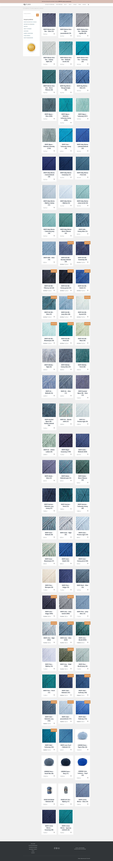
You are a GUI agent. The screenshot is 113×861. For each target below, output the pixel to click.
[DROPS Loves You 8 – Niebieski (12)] (66, 736)
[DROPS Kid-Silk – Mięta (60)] (82, 329)
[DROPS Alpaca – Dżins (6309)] (49, 105)
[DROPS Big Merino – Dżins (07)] (82, 76)
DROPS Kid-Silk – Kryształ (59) (82, 313)
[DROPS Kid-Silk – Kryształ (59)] (82, 303)
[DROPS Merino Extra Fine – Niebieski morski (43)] (66, 48)
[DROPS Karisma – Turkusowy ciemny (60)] (82, 495)
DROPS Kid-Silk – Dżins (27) (49, 313)
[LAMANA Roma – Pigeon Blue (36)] (82, 736)
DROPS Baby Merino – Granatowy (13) (65, 174)
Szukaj (37, 15)
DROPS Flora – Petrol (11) (49, 691)
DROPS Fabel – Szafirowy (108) (82, 691)
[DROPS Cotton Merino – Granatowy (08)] (49, 816)
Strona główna (26, 8)
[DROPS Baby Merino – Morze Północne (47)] (66, 220)
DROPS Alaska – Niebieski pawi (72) (65, 477)
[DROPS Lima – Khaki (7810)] (66, 655)
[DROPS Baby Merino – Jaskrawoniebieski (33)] (82, 135)
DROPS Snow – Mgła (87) (65, 534)
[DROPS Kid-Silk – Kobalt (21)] (82, 276)
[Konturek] (27, 4)
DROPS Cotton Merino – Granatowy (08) (49, 828)
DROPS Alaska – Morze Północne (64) (82, 478)
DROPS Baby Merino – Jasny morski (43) (82, 202)
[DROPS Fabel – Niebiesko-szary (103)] (49, 707)
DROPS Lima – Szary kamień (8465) (65, 612)
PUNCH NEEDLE (27, 35)
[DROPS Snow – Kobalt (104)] (66, 549)
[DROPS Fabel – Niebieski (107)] (66, 681)
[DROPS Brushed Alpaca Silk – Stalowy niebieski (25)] (49, 410)
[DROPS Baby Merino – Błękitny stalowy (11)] (49, 192)
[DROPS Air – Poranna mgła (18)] (82, 410)
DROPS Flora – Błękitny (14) (49, 665)
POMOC (33, 851)
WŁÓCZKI (25, 26)
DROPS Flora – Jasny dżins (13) (82, 612)
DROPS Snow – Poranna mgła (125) (82, 534)
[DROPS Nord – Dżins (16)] (82, 576)
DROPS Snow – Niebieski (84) (49, 534)
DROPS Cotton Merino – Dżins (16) (82, 801)
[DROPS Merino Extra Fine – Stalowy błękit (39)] (49, 48)
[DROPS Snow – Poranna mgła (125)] (82, 523)
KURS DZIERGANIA (59, 4)
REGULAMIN (33, 843)
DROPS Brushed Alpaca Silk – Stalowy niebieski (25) (49, 422)
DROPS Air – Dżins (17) (66, 392)
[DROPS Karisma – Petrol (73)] (66, 495)
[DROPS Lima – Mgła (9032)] (49, 628)
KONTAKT (84, 4)
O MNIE (79, 4)
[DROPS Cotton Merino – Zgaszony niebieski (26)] (66, 816)
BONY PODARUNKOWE (28, 37)
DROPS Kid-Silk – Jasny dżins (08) (65, 313)
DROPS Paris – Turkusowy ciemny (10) (66, 146)
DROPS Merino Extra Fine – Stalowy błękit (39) (49, 59)
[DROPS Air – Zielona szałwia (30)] (49, 440)
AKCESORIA (26, 31)
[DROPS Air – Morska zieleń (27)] (66, 410)
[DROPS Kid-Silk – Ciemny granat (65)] (66, 276)
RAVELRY (75, 4)
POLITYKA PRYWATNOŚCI (33, 845)
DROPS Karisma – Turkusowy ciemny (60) (82, 506)
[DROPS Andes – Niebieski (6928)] (82, 440)
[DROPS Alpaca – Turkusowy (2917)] (82, 105)
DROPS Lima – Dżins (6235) (65, 639)
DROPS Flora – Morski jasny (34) (82, 665)
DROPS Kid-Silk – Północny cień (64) (49, 287)
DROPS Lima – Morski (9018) (82, 639)
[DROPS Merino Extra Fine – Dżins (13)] (49, 20)
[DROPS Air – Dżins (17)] (66, 382)
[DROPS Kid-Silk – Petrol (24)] (66, 329)
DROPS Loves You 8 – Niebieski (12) (66, 746)
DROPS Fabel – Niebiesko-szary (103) (49, 719)
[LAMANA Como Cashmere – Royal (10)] (82, 762)
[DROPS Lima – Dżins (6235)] (66, 628)
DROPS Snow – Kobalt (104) (66, 560)
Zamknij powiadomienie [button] (66, 1)
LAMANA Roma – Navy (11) (66, 772)
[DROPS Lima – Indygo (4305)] (49, 602)
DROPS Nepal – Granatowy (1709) (66, 451)
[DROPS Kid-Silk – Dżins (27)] (49, 303)
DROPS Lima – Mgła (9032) (49, 639)
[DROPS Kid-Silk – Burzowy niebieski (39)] (66, 248)
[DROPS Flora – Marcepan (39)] (49, 576)
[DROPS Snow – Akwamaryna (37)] (49, 549)
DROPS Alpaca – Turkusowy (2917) (83, 115)
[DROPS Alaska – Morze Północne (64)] (82, 467)
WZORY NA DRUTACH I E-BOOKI (30, 21)
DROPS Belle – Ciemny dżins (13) (83, 230)
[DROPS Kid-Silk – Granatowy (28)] (82, 248)
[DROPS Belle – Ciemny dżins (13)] (82, 220)
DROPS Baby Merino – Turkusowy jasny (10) (49, 231)
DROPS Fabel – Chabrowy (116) (82, 718)
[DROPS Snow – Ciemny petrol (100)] (82, 549)
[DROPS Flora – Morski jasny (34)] (82, 655)
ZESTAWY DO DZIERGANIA (49, 4)
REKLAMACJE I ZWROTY (33, 849)
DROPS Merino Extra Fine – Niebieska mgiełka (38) (82, 31)
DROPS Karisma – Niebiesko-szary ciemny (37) (49, 506)
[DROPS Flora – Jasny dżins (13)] (82, 602)
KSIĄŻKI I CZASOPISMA (28, 33)
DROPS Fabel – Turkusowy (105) (49, 746)
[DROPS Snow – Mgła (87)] (66, 523)
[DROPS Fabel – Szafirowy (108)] (82, 681)
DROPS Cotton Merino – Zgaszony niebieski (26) (65, 828)
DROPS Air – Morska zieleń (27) (65, 420)
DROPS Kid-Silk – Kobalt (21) (82, 287)
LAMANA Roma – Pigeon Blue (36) (82, 746)
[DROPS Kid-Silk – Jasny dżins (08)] (66, 303)
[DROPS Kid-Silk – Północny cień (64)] (49, 276)
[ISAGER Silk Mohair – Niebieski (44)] (49, 790)
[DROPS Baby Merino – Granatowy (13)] (66, 163)
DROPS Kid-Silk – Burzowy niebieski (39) (66, 259)
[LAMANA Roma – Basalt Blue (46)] (49, 762)
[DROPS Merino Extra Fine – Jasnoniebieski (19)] (66, 20)
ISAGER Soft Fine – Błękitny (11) (66, 801)
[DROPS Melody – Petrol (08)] (82, 355)
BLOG (65, 4)
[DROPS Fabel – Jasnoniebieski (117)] (66, 707)
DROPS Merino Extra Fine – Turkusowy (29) (82, 59)
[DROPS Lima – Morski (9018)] (82, 628)
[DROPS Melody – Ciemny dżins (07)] (66, 355)
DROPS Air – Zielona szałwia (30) (48, 451)
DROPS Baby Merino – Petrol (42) (82, 174)
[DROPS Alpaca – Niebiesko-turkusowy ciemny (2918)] (66, 105)
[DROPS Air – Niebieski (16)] (49, 382)
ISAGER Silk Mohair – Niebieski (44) (49, 801)
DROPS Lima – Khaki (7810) (65, 665)
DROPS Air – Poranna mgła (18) (82, 420)
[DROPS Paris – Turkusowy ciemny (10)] (66, 135)
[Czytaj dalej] (54, 290)
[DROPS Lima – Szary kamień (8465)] (66, 602)
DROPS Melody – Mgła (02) (49, 366)
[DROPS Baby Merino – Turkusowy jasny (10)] (49, 220)
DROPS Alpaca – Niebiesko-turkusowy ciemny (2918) (66, 117)
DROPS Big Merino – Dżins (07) (82, 87)
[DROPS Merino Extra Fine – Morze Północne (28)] (49, 76)
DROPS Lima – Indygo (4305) (49, 612)
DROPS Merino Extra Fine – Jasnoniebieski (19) (65, 31)
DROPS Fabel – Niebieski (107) (66, 691)
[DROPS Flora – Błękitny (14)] (49, 655)
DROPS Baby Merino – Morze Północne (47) (65, 231)
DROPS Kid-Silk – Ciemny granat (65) (65, 287)
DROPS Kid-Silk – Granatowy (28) (82, 259)
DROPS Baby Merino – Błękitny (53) (65, 202)
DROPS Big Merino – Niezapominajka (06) (65, 88)
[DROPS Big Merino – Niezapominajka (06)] (66, 76)
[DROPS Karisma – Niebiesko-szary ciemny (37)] (49, 495)
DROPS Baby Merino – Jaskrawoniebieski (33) (82, 146)
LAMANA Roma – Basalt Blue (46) (49, 772)
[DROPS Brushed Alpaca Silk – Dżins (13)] (82, 382)
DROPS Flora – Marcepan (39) (49, 586)
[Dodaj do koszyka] (54, 34)
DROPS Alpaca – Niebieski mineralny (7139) (49, 146)
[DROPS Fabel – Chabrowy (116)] (82, 707)
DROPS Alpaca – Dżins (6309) (49, 115)
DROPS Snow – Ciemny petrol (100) (82, 560)
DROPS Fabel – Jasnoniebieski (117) (65, 718)
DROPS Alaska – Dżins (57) (49, 477)
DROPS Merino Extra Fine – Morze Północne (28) (49, 88)
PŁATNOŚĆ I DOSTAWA (33, 847)
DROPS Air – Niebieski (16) (49, 392)
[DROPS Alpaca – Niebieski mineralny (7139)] (49, 135)
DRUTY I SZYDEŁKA (27, 28)
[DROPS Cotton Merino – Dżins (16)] (82, 790)
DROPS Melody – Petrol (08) (82, 366)
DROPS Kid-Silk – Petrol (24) (65, 339)
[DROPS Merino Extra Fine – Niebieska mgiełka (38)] (82, 20)
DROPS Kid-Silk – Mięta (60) (82, 339)
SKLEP (70, 4)
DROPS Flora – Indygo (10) (66, 586)
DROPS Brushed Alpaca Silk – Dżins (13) (82, 393)
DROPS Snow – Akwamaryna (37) (49, 560)
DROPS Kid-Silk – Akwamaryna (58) (49, 339)
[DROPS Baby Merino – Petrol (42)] (82, 163)
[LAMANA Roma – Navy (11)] (66, 762)
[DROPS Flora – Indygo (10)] (66, 576)
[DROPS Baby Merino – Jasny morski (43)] (82, 192)
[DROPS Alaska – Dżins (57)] (49, 467)
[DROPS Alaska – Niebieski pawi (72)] (66, 467)
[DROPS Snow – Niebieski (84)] (49, 523)
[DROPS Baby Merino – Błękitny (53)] (66, 192)
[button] (66, 4)
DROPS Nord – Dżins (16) (82, 586)
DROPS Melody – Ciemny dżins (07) (66, 366)
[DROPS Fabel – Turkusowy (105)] (49, 736)
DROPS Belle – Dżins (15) (49, 259)
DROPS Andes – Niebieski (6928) (82, 451)
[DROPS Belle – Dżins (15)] (49, 248)
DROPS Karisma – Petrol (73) (66, 505)
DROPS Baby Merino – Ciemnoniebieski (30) (49, 175)
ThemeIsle (88, 858)
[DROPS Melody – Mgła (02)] (49, 355)
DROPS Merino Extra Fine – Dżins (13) (49, 30)
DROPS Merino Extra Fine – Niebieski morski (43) (65, 59)
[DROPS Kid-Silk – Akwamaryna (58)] (49, 329)
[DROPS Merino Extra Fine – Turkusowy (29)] (82, 48)
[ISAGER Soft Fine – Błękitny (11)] (66, 790)
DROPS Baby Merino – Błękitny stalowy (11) (49, 203)
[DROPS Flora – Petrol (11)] (49, 681)
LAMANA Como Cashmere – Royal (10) (83, 773)
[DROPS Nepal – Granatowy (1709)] (66, 440)
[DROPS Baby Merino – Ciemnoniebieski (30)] (49, 163)
